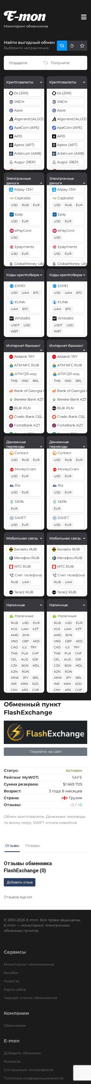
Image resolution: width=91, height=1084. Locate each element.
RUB (25, 205)
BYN (25, 635)
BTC (36, 293)
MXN (24, 684)
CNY (14, 690)
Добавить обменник (22, 1053)
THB (14, 381)
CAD (14, 647)
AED (36, 641)
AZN (14, 671)
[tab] (12, 846)
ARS (25, 690)
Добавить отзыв (20, 882)
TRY (34, 647)
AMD (14, 635)
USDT (15, 325)
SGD (35, 684)
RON (25, 671)
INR (14, 684)
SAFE (77, 777)
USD (14, 205)
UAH (25, 293)
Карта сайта (15, 989)
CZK (14, 665)
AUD (24, 659)
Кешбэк (11, 972)
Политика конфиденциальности (34, 1078)
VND (25, 381)
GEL (14, 659)
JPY (26, 678)
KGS (14, 629)
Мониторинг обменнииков (29, 964)
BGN (25, 665)
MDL (36, 665)
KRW (15, 678)
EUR (36, 205)
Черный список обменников (30, 998)
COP (35, 690)
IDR (35, 659)
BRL (36, 381)
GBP (25, 641)
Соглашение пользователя (28, 1070)
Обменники (15, 1025)
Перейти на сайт (45, 751)
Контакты (12, 1061)
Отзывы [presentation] (12, 845)
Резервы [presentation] (33, 845)
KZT (36, 629)
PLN (24, 653)
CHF (35, 653)
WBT (14, 331)
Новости (11, 981)
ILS (24, 647)
